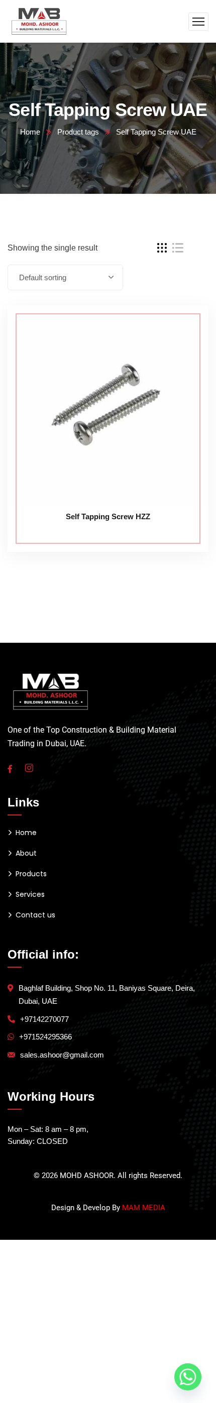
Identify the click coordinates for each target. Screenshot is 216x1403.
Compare (181, 327)
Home (30, 132)
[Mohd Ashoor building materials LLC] (39, 21)
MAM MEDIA (143, 1207)
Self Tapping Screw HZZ (108, 516)
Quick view (181, 374)
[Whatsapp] (187, 1376)
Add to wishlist (181, 351)
